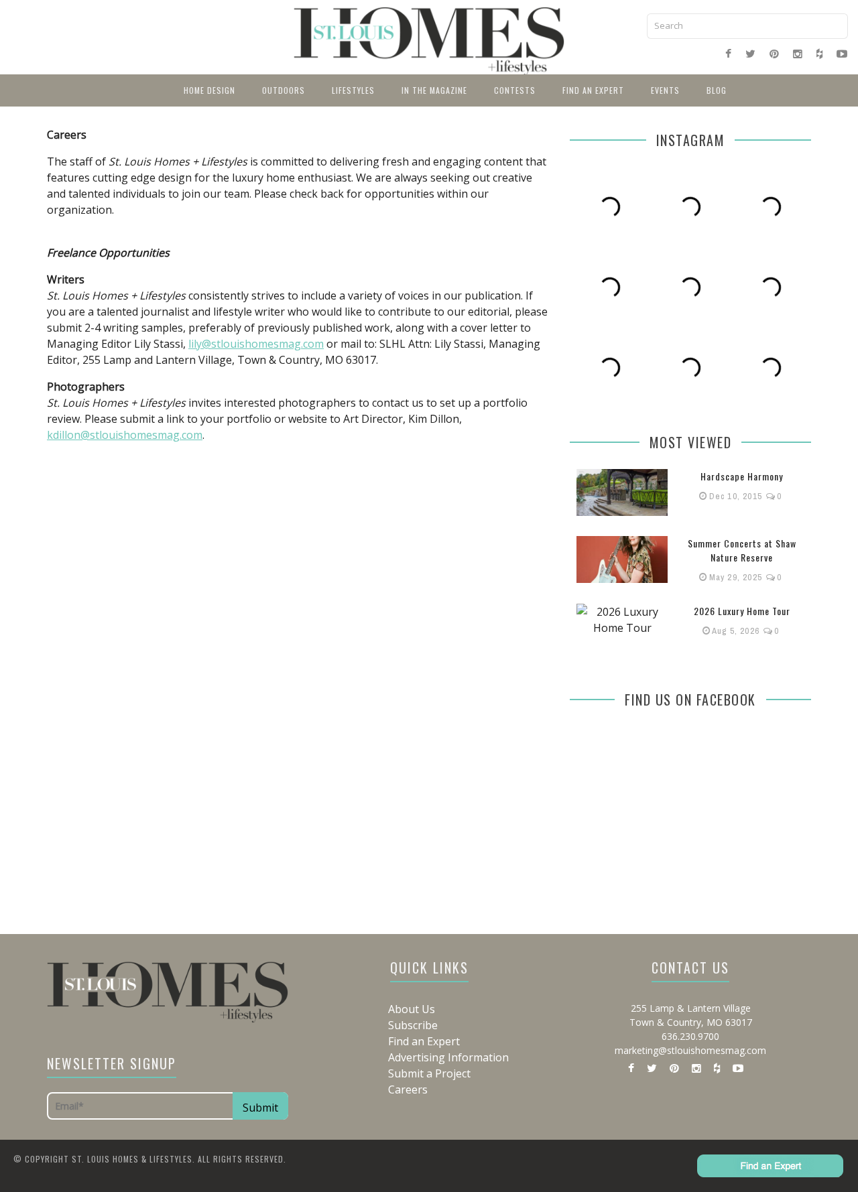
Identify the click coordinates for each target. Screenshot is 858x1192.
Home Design (209, 90)
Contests (515, 90)
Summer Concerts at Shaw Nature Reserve (742, 550)
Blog (717, 90)
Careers (408, 1089)
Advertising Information (448, 1057)
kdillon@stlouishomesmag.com (124, 434)
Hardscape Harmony (741, 476)
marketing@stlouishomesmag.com (690, 1050)
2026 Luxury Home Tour (742, 611)
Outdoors (283, 90)
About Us (411, 1009)
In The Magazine (434, 90)
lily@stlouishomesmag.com (256, 343)
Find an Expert (593, 90)
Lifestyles (353, 90)
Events (665, 90)
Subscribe (413, 1025)
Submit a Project (429, 1073)
